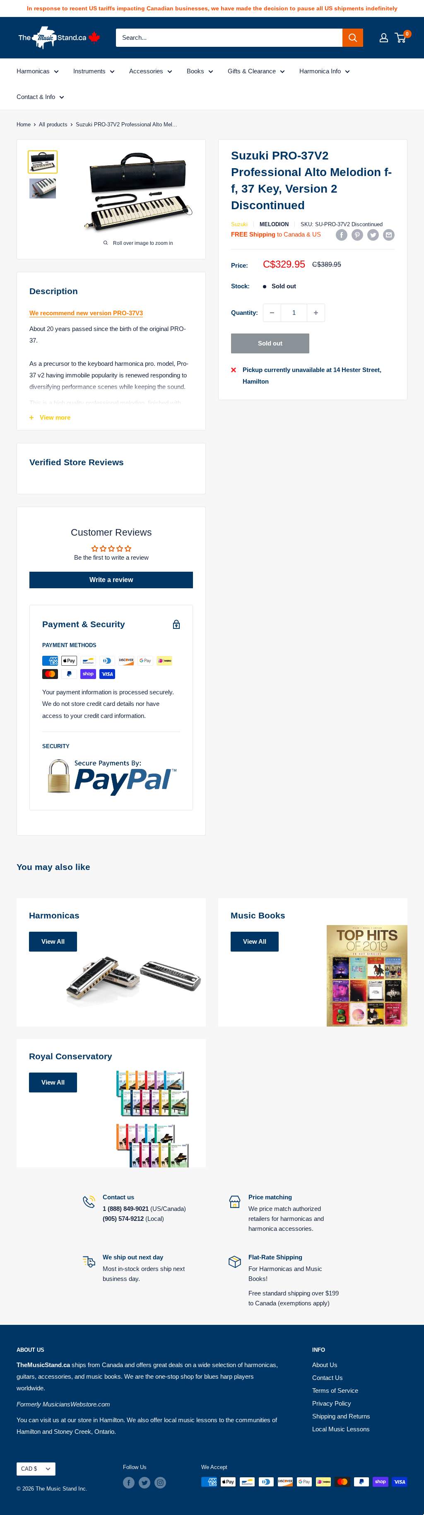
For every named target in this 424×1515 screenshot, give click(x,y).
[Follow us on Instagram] (160, 1482)
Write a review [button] (111, 579)
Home (24, 124)
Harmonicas (33, 71)
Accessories (146, 71)
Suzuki (239, 224)
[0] (400, 38)
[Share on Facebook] (341, 235)
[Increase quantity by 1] (316, 312)
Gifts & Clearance (252, 71)
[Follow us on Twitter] (144, 1482)
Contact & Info (36, 96)
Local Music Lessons (341, 1429)
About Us (324, 1364)
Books (195, 71)
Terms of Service (335, 1390)
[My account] (384, 37)
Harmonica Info (320, 71)
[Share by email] (389, 235)
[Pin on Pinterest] (357, 235)
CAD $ (29, 1469)
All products (53, 124)
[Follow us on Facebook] (129, 1482)
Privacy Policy (331, 1403)
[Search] (352, 38)
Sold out (270, 343)
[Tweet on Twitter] (373, 235)
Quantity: (244, 312)
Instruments (89, 71)
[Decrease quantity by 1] (272, 312)
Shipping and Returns (341, 1416)
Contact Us (327, 1377)
